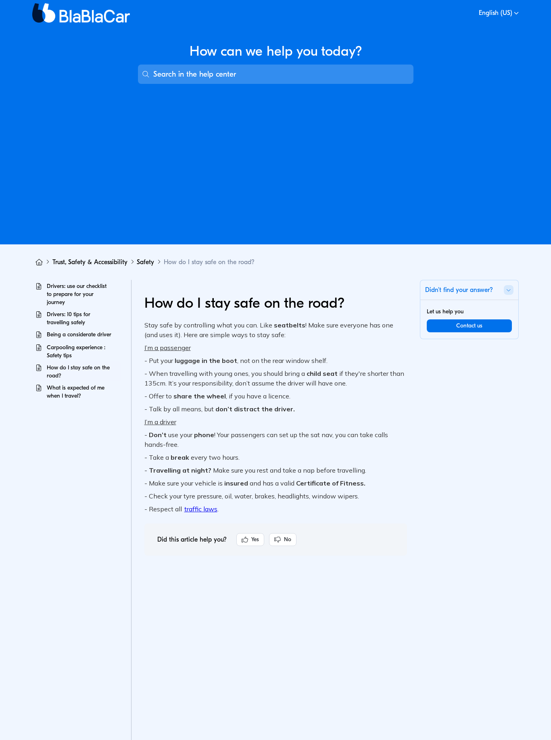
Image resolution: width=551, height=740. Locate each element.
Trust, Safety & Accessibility (89, 262)
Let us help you (445, 311)
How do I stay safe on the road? (209, 262)
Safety (145, 262)
